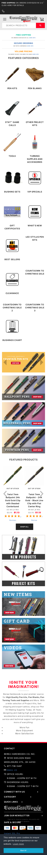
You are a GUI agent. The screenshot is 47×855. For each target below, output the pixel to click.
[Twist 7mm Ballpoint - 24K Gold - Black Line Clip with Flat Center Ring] (34, 477)
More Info (32, 37)
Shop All (24, 527)
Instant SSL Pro (12, 833)
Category (10, 797)
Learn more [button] (18, 844)
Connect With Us (14, 791)
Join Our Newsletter (16, 815)
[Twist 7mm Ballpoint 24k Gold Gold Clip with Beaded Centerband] (13, 477)
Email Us (12, 770)
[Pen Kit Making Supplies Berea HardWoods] (23, 19)
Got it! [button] (23, 850)
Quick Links (11, 802)
